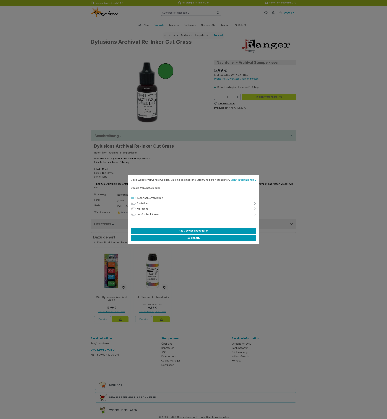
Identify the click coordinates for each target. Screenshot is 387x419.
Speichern (193, 238)
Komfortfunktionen (148, 214)
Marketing (142, 208)
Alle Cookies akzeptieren (193, 230)
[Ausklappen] (254, 197)
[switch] (133, 203)
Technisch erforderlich (150, 198)
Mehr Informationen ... (243, 179)
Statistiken (142, 203)
